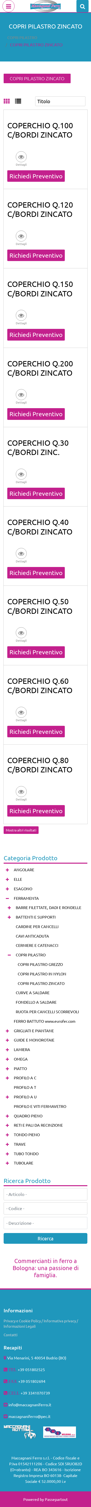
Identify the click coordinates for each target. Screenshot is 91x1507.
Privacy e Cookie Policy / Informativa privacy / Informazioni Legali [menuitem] (41, 1323)
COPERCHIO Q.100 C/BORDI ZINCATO (40, 130)
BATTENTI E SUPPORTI (36, 916)
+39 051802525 (31, 1369)
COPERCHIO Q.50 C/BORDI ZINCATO (40, 606)
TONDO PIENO (27, 1134)
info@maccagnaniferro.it (29, 1404)
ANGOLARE (24, 869)
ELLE (18, 879)
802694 (38, 1381)
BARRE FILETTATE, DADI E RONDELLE (48, 907)
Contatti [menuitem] (10, 1334)
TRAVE (20, 1144)
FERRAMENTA (26, 898)
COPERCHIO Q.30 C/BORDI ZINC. (38, 447)
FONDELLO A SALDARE (36, 1002)
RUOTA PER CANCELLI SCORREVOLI (47, 1011)
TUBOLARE (23, 1162)
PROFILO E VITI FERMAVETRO (40, 1106)
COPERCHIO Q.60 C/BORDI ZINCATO (40, 685)
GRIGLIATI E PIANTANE (34, 1030)
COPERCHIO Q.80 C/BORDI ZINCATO (40, 764)
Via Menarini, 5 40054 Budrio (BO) (36, 1357)
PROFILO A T (25, 1087)
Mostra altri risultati (21, 830)
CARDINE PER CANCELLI (37, 926)
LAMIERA (22, 1049)
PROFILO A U (25, 1096)
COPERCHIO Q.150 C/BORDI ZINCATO (40, 288)
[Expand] (7, 870)
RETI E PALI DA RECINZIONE (38, 1125)
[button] (21, 158)
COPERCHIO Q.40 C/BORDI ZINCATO (40, 526)
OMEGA (21, 1058)
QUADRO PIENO (28, 1115)
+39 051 (25, 1381)
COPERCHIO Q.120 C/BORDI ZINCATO (40, 209)
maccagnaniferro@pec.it (29, 1416)
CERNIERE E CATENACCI (37, 945)
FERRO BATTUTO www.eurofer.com (44, 1021)
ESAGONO (23, 888)
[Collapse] (7, 898)
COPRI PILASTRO (22, 37)
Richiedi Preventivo (36, 176)
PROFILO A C (25, 1077)
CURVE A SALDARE (33, 992)
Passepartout (56, 1499)
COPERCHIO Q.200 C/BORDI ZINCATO (40, 368)
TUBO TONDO (26, 1153)
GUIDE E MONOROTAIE (34, 1039)
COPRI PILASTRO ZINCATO (36, 44)
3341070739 (39, 1392)
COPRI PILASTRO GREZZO (40, 964)
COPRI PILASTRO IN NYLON (42, 973)
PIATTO (20, 1068)
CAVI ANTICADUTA (32, 935)
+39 (24, 1392)
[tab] (9, 101)
